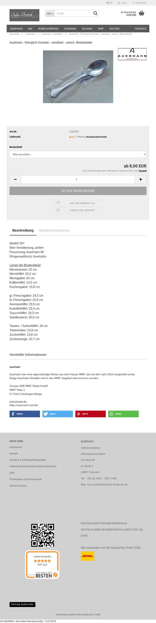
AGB (12, 472)
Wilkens (87, 28)
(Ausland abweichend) (96, 137)
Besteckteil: (16, 147)
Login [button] (123, 3)
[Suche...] (95, 13)
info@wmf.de (18, 401)
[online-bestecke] (25, 15)
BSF (30, 28)
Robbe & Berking (48, 28)
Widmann (70, 28)
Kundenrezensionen (54, 230)
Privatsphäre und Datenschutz (26, 479)
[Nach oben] (10, 617)
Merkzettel (140, 3)
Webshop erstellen (66, 614)
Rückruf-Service (18, 485)
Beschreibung (22, 230)
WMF (101, 28)
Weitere (114, 28)
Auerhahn (16, 28)
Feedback (140, 28)
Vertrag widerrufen (22, 604)
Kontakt (14, 453)
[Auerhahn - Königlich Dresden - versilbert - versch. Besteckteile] (78, 76)
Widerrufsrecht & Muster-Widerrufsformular (33, 466)
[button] (109, 3)
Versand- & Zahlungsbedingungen (28, 459)
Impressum (16, 447)
